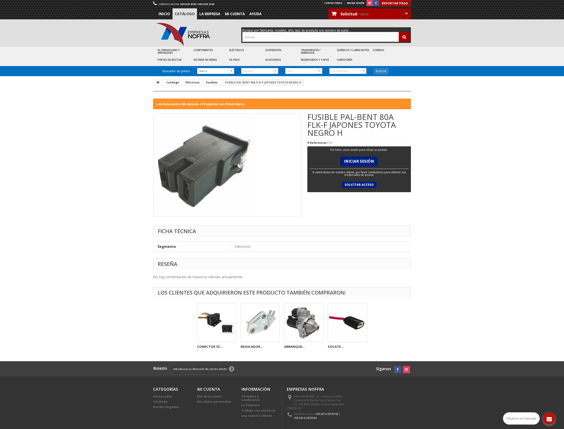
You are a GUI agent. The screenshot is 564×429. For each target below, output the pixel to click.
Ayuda (255, 13)
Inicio (164, 13)
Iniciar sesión (355, 3)
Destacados (162, 396)
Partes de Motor (170, 60)
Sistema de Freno (205, 60)
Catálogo (185, 13)
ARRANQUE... (294, 346)
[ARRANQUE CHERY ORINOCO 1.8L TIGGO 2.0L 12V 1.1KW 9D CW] (303, 322)
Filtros (234, 60)
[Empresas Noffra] (183, 35)
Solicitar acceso (359, 184)
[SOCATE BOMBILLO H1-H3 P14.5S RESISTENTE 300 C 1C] (347, 322)
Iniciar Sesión (359, 161)
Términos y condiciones (250, 398)
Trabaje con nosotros (258, 410)
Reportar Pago (395, 3)
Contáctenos (333, 3)
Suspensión (273, 50)
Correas (378, 50)
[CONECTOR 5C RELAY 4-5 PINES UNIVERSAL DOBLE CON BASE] (216, 322)
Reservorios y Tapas (315, 60)
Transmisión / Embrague (311, 51)
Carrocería (344, 60)
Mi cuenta (235, 13)
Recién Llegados (166, 407)
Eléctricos (236, 50)
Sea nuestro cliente (256, 416)
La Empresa (209, 13)
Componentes (203, 50)
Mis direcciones (209, 396)
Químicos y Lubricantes (353, 50)
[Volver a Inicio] (158, 82)
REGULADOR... (252, 346)
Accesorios (273, 60)
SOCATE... (335, 346)
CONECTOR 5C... (210, 346)
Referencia (318, 143)
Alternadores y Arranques (169, 51)
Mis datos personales (214, 402)
